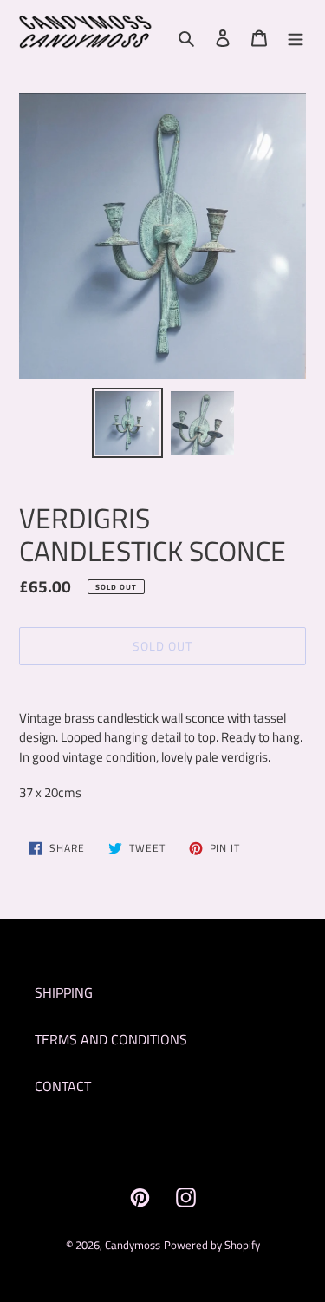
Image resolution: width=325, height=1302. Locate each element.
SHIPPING (64, 992)
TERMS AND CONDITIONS (111, 1039)
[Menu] (295, 36)
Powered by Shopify (212, 1244)
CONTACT (63, 1086)
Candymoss (132, 1244)
